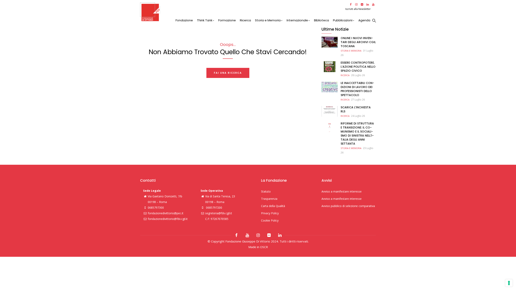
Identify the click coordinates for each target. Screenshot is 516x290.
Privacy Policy (270, 213)
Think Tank (204, 20)
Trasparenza (269, 199)
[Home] (242, 11)
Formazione (227, 20)
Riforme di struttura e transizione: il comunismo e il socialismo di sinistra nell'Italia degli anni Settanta (357, 133)
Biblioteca (321, 20)
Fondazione (184, 20)
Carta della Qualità (273, 206)
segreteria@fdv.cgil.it (218, 213)
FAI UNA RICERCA (228, 73)
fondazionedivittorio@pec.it (165, 213)
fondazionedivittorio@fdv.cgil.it (168, 219)
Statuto (266, 191)
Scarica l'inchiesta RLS (356, 109)
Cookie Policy (270, 220)
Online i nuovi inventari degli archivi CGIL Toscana (358, 42)
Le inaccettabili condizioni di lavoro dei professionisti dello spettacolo (357, 89)
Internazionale (297, 20)
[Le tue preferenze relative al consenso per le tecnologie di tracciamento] (509, 283)
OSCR (264, 247)
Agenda (364, 20)
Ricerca (245, 20)
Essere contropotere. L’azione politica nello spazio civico (358, 67)
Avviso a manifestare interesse (341, 191)
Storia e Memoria (268, 20)
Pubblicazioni (342, 20)
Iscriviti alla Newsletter (358, 9)
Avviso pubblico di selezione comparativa (348, 206)
